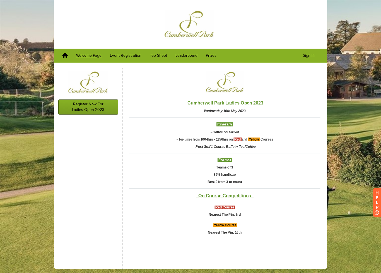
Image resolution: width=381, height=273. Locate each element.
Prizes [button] (211, 55)
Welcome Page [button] (89, 55)
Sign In (309, 55)
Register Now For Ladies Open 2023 (88, 107)
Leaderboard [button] (186, 55)
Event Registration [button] (125, 55)
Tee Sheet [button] (158, 55)
